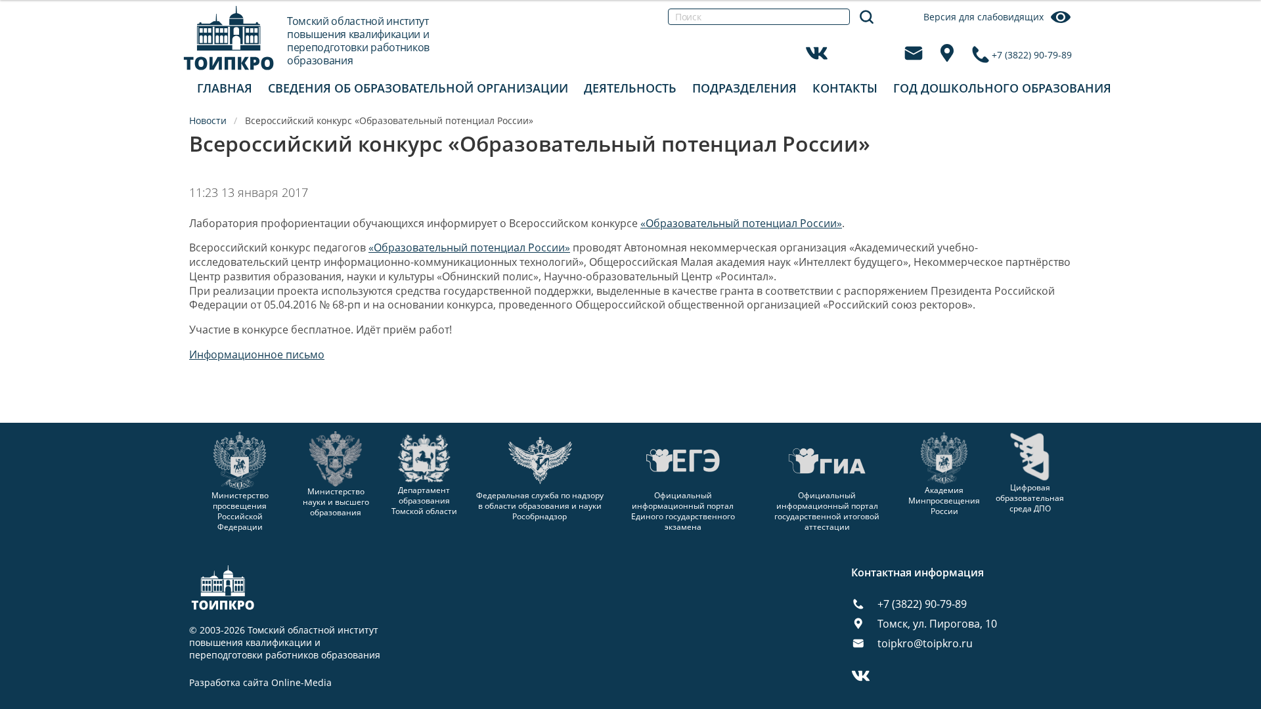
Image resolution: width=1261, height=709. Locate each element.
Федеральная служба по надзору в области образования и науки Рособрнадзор (540, 506)
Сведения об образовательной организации (418, 88)
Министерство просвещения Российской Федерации (240, 511)
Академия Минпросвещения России (944, 500)
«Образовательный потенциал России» (741, 223)
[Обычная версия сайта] (1235, 26)
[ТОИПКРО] (229, 37)
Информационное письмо (256, 354)
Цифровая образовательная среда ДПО (1030, 498)
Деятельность (630, 88)
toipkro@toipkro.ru (925, 643)
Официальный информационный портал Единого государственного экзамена (683, 511)
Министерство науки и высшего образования (336, 501)
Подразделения (744, 88)
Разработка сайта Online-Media (260, 683)
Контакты (844, 88)
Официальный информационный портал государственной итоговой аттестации (826, 511)
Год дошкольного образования (1002, 88)
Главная (224, 88)
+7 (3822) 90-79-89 (1032, 55)
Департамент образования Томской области (424, 500)
